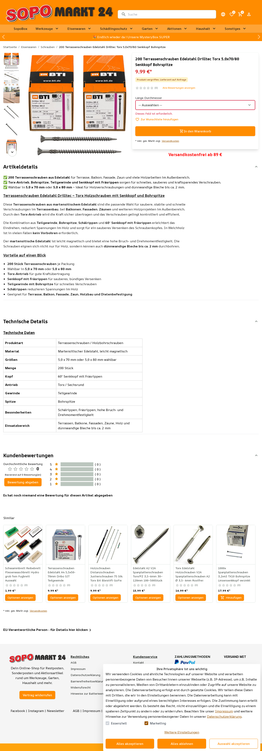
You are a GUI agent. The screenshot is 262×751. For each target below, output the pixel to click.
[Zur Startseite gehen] (59, 14)
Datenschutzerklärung (224, 716)
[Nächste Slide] (258, 37)
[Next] (12, 152)
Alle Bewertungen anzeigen (179, 87)
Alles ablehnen (182, 743)
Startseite (10, 47)
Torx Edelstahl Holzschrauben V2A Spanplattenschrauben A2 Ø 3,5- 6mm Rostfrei (192, 574)
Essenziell (119, 723)
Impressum (224, 711)
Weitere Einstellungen (181, 732)
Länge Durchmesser (148, 98)
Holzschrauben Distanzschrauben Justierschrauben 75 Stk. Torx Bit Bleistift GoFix (106, 574)
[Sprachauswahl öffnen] (223, 14)
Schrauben (48, 47)
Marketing (158, 723)
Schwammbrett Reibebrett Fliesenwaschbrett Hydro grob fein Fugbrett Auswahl (23, 574)
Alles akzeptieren (129, 743)
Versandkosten (170, 141)
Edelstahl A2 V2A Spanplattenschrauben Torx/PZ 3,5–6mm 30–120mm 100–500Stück (148, 574)
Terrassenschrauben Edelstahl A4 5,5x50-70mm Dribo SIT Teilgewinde (62, 574)
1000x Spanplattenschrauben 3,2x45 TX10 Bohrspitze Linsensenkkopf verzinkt (234, 574)
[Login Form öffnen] (249, 14)
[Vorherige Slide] (3, 37)
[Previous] (12, 58)
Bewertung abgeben (23, 482)
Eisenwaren (28, 47)
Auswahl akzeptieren (234, 743)
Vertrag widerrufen (37, 695)
